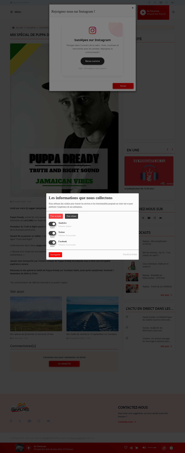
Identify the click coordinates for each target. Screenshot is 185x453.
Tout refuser (71, 216)
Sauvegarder (55, 255)
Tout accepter (55, 216)
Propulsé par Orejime (130, 254)
